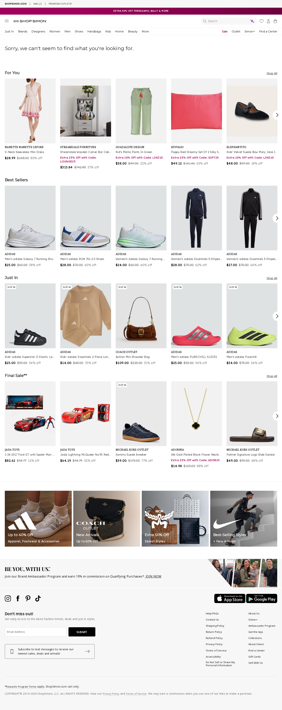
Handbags (94, 31)
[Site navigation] (7, 21)
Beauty (133, 31)
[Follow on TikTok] (38, 600)
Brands (22, 31)
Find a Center (268, 31)
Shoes (79, 31)
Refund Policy (214, 638)
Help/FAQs (212, 613)
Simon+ (250, 31)
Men (67, 31)
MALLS (38, 3)
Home (119, 31)
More (145, 31)
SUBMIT (82, 632)
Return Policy (214, 632)
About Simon (256, 644)
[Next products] (277, 115)
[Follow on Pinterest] (28, 600)
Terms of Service (216, 650)
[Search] (228, 21)
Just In (9, 31)
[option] (30, 119)
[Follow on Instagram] (8, 600)
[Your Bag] (275, 22)
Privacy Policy (214, 644)
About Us (254, 613)
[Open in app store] (230, 602)
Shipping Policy (215, 625)
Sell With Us (255, 662)
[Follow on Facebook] (18, 600)
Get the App (255, 632)
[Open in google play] (261, 602)
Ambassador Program (261, 625)
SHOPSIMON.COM (15, 4)
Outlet (236, 31)
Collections (255, 638)
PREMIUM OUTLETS (60, 3)
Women (54, 31)
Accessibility (213, 656)
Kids (108, 31)
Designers (38, 31)
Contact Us (212, 619)
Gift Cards (254, 656)
